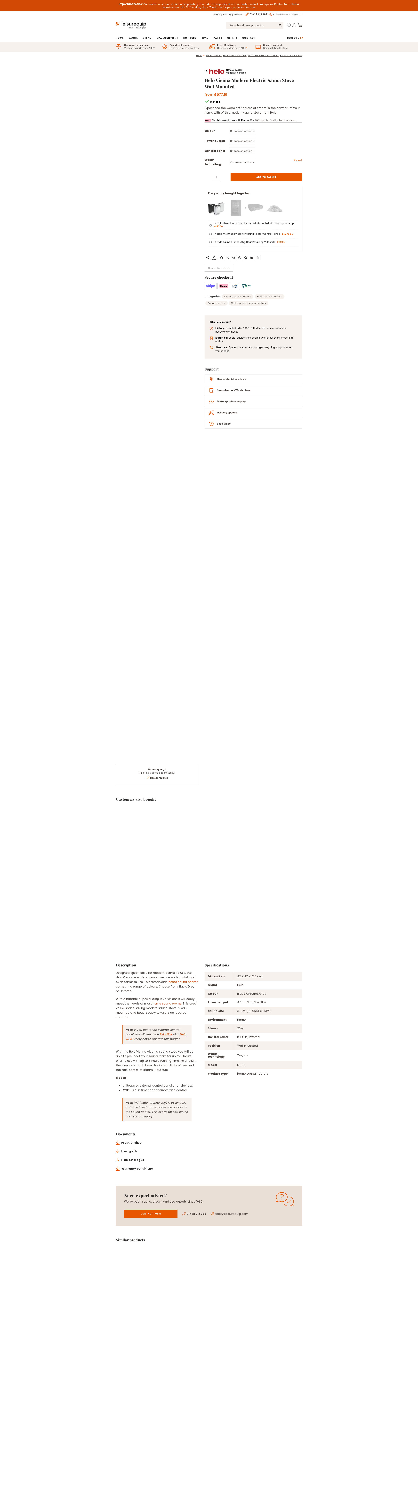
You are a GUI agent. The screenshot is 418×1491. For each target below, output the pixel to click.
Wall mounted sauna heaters (248, 303)
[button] (219, 268)
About (217, 14)
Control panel (215, 151)
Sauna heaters (216, 303)
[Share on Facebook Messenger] (245, 257)
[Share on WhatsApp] (239, 257)
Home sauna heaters (269, 296)
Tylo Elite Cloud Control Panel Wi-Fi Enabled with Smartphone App (256, 223)
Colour (210, 131)
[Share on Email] (251, 257)
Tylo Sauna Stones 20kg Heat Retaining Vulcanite (246, 242)
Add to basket (266, 177)
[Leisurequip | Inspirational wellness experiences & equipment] (131, 23)
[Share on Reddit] (233, 257)
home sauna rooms (167, 1003)
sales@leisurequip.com (287, 14)
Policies (238, 14)
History (227, 14)
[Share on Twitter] (227, 257)
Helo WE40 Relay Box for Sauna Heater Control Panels (248, 233)
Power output (215, 141)
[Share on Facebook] (221, 257)
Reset (298, 160)
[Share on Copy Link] (257, 257)
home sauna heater (183, 982)
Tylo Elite (166, 1034)
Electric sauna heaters (237, 296)
